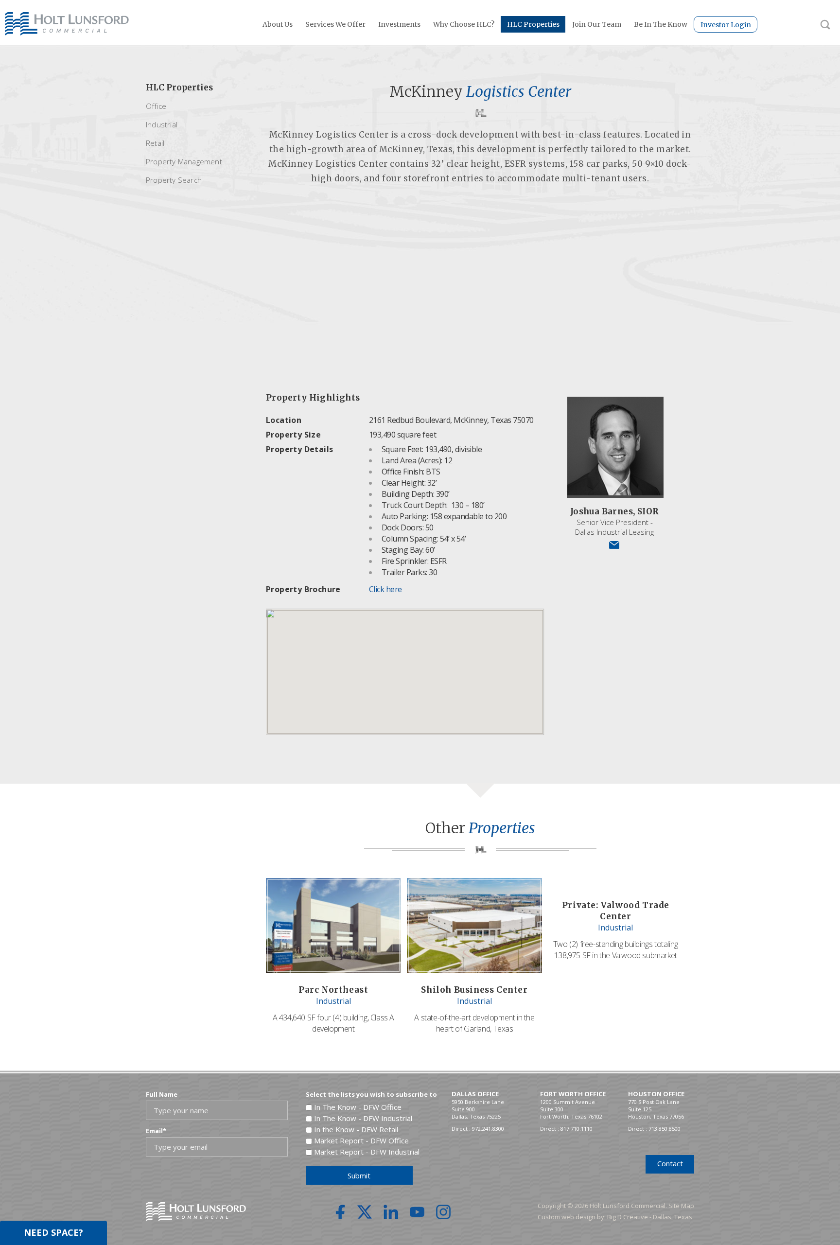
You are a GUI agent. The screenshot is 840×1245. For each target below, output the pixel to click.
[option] (480, 292)
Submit (359, 1175)
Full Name (161, 1094)
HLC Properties (533, 24)
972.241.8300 (488, 1128)
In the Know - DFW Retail (356, 1129)
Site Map (681, 1205)
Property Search (174, 180)
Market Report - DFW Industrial (367, 1152)
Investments (399, 24)
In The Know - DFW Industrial (363, 1118)
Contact (670, 1163)
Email (156, 1130)
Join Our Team (596, 24)
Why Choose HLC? (463, 24)
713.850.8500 (664, 1128)
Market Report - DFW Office (361, 1140)
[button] (405, 666)
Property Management (184, 161)
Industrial (161, 124)
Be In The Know (660, 24)
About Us (277, 24)
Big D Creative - (630, 1216)
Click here (385, 589)
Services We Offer (335, 24)
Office (156, 106)
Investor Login (725, 24)
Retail (155, 143)
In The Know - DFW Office (358, 1107)
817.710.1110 (576, 1128)
